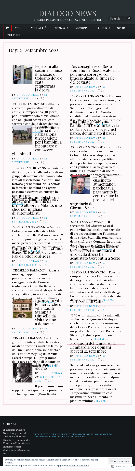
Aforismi (82, 28)
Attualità (38, 28)
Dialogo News (28, 94)
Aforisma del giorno (46, 366)
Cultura (14, 35)
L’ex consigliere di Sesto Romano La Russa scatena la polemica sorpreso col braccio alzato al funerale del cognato (95, 74)
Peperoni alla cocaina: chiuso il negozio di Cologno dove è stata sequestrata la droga (48, 78)
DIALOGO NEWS (67, 13)
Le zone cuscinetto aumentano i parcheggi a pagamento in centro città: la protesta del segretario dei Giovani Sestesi (94, 191)
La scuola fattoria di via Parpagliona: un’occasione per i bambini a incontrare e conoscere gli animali (37, 140)
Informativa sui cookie (77, 465)
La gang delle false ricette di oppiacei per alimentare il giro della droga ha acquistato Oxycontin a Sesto (95, 252)
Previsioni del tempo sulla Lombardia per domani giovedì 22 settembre (93, 347)
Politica (103, 28)
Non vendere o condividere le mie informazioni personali (73, 435)
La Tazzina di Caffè (86, 301)
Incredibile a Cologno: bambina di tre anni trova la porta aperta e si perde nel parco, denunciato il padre (94, 127)
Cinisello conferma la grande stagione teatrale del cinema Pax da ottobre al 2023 (37, 252)
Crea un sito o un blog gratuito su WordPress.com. (64, 434)
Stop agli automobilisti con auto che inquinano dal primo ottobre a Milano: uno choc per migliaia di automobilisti (37, 205)
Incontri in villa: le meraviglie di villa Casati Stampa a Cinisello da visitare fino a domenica (49, 312)
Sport (122, 28)
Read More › (103, 401)
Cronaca (61, 28)
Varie (19, 28)
